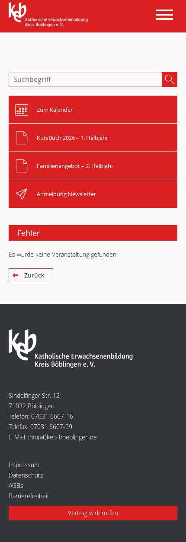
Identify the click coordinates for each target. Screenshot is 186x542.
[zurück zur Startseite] (50, 15)
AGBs (16, 485)
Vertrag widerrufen (93, 513)
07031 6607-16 (52, 416)
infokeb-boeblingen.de (62, 437)
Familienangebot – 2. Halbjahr (75, 166)
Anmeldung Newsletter (66, 194)
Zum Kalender (55, 109)
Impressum (24, 465)
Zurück (34, 275)
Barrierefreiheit (29, 496)
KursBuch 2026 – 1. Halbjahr (72, 138)
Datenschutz (26, 475)
